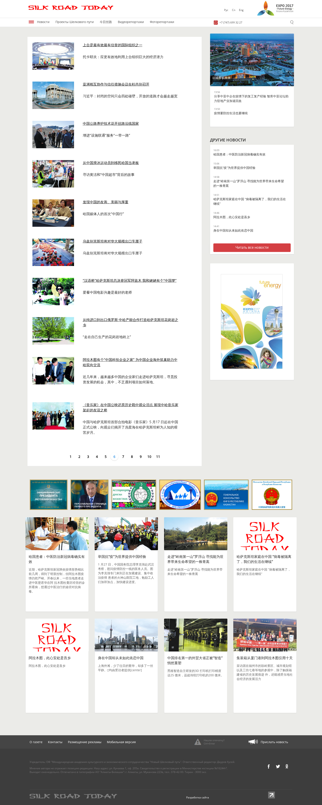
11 (158, 456)
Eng (241, 10)
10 (149, 456)
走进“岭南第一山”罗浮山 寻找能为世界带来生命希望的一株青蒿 (195, 559)
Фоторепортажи (162, 22)
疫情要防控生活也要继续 (231, 113)
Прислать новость (274, 742)
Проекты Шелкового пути (74, 22)
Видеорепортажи (131, 22)
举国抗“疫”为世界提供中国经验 (234, 168)
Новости (43, 22)
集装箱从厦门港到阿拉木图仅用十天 (265, 657)
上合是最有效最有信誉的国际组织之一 (112, 45)
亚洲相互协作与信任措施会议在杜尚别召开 (116, 84)
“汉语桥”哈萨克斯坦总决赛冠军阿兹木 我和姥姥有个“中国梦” (130, 280)
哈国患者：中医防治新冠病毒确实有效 (239, 154)
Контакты (55, 742)
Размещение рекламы (84, 742)
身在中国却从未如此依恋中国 (233, 230)
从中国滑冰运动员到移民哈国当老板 (111, 162)
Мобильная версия (121, 742)
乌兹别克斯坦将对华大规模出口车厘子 (112, 241)
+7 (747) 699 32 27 (230, 22)
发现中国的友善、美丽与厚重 (105, 202)
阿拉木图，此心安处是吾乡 (231, 217)
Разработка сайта (197, 797)
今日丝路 (106, 22)
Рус (226, 10)
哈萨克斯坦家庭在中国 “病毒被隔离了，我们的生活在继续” (264, 559)
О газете (36, 742)
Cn (233, 10)
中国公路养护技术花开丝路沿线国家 (111, 123)
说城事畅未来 (221, 78)
